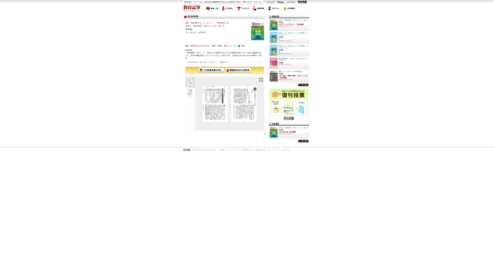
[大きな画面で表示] (261, 80)
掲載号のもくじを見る (238, 70)
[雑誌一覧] (212, 8)
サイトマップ (276, 150)
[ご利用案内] (289, 8)
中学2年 (195, 62)
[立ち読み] (227, 8)
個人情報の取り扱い (247, 150)
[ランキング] (243, 8)
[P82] (244, 104)
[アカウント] (274, 8)
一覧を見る (304, 85)
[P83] (215, 104)
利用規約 (222, 150)
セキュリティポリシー (233, 150)
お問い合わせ (286, 150)
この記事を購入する (211, 70)
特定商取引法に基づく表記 (263, 150)
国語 (243, 46)
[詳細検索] (258, 8)
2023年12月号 (203, 46)
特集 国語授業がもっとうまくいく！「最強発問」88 (207, 23)
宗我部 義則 (222, 46)
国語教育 (193, 46)
